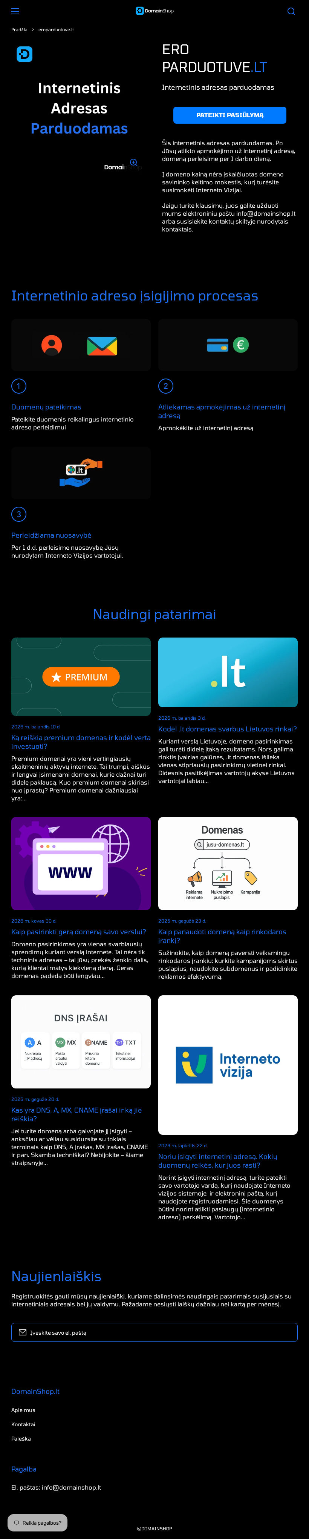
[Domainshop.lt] (154, 11)
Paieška (21, 1438)
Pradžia (19, 29)
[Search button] (291, 11)
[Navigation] (15, 11)
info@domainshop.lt (265, 213)
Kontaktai (23, 1424)
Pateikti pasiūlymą (230, 114)
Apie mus (23, 1410)
